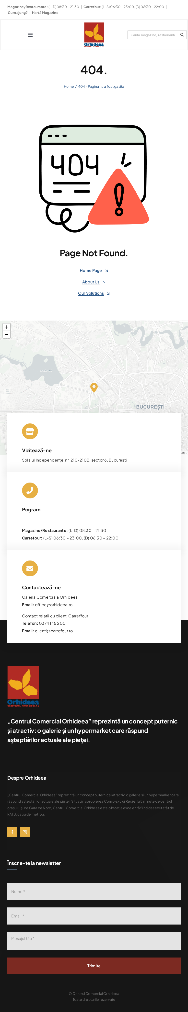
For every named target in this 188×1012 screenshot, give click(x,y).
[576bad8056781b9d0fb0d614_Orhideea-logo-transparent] (94, 24)
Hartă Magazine (45, 12)
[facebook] (12, 832)
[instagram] (25, 832)
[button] (94, 387)
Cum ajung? (18, 12)
